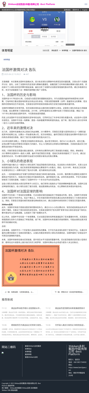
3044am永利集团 (16, 388)
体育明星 (65, 50)
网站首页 (55, 50)
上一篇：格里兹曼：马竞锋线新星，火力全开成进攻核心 (20, 292)
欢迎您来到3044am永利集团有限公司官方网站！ (19, 10)
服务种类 (28, 354)
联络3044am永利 (31, 357)
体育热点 (28, 349)
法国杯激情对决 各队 (79, 50)
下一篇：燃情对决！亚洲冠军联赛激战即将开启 (70, 292)
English (84, 10)
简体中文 (76, 10)
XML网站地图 (12, 390)
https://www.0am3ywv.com (77, 368)
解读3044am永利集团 (33, 346)
